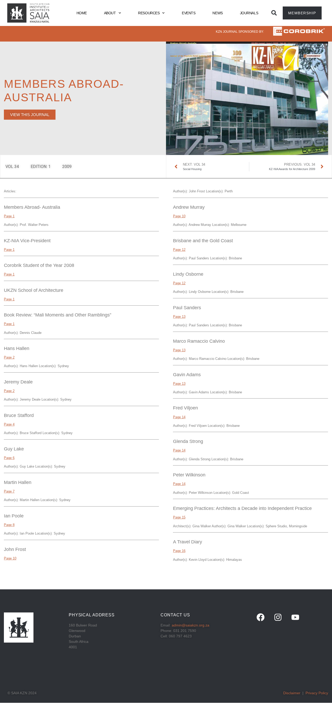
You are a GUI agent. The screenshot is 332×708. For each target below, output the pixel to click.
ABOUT (110, 13)
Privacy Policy (317, 693)
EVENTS (188, 13)
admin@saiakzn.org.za (190, 625)
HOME (82, 13)
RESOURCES (149, 13)
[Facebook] (260, 617)
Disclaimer (291, 693)
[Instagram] (278, 617)
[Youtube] (295, 617)
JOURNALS (249, 13)
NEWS (217, 13)
